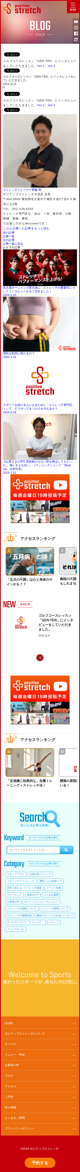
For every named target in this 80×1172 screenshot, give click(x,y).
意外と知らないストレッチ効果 (24, 887)
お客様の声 (13, 901)
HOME (9, 1023)
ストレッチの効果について (22, 908)
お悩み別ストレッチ (40, 874)
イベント (54, 922)
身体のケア (33, 894)
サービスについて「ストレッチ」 (25, 922)
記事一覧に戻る (13, 243)
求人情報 (10, 1107)
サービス (10, 1044)
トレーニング (14, 894)
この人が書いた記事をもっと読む (26, 228)
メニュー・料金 (15, 1054)
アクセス (10, 1086)
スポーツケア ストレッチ (21, 881)
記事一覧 (9, 236)
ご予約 (9, 1096)
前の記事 (9, 232)
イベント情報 (53, 887)
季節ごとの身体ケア (51, 881)
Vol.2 (52, 66)
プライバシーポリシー (19, 1128)
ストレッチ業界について (55, 908)
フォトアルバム (15, 929)
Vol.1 (41, 66)
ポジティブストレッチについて (41, 901)
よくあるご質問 (15, 1117)
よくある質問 (51, 894)
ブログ (9, 1075)
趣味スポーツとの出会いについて (55, 915)
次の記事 (9, 240)
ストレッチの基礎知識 (19, 915)
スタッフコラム (15, 874)
